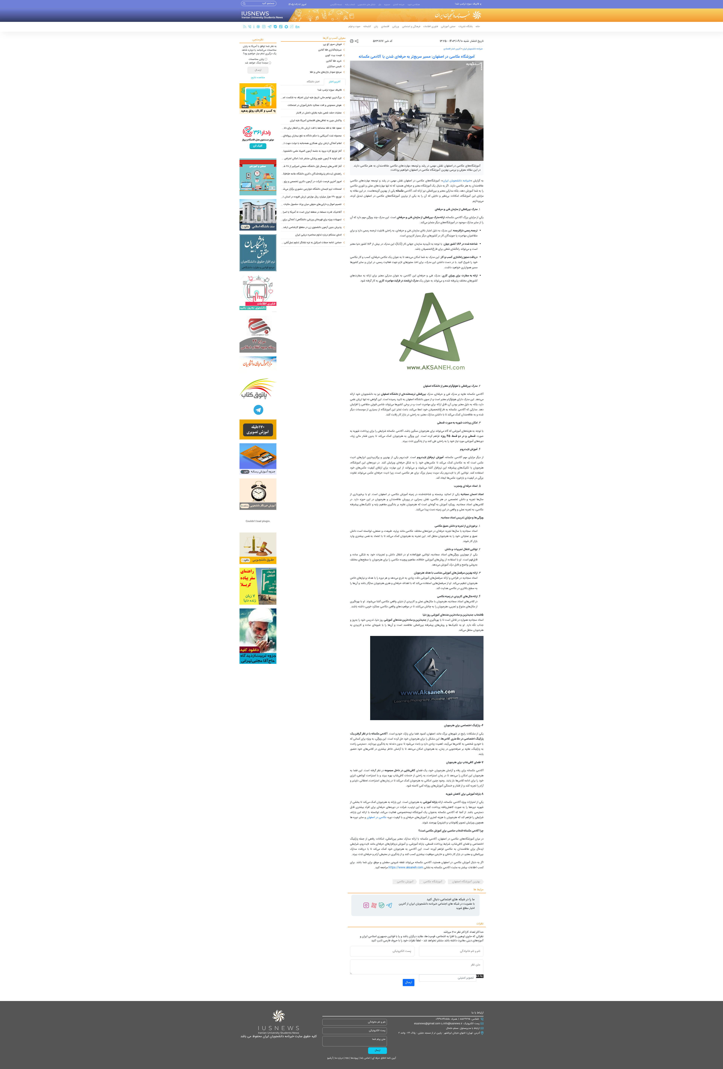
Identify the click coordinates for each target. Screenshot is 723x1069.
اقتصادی (385, 26)
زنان (376, 26)
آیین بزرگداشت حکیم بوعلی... (464, 4)
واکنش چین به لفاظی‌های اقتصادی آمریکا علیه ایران (316, 121)
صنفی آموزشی (448, 26)
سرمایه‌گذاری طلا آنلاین (330, 50)
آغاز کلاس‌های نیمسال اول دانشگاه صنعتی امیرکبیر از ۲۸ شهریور (311, 166)
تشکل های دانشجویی (366, 4)
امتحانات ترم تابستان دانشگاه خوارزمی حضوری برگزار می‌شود (311, 189)
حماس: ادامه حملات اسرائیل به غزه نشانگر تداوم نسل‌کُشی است (311, 243)
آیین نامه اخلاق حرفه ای (383, 1058)
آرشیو (330, 1058)
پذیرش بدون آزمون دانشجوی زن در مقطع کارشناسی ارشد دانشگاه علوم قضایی (311, 227)
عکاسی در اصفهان (377, 817)
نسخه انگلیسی (336, 4)
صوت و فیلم (354, 26)
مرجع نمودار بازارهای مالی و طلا (326, 72)
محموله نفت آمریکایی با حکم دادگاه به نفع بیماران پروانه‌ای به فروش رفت (311, 136)
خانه (478, 26)
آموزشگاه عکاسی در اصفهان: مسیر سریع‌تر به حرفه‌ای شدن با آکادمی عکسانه (417, 57)
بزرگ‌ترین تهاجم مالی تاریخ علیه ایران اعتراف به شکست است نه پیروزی (311, 98)
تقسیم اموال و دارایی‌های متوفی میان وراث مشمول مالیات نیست (311, 204)
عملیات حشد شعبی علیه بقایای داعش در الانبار (319, 113)
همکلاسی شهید (413, 4)
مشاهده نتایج (258, 78)
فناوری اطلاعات (430, 26)
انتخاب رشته (350, 4)
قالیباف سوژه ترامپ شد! (330, 90)
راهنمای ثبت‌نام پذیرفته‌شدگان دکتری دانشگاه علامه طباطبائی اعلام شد (311, 174)
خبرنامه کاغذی (398, 4)
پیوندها (354, 1058)
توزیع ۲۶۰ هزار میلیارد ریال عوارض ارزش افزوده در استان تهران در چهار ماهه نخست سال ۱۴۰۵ (311, 197)
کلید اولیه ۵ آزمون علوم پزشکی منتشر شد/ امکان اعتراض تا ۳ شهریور (311, 159)
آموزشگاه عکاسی (432, 881)
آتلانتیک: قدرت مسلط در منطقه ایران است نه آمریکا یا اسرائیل (311, 212)
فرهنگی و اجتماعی (411, 26)
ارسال (408, 982)
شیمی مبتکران (334, 67)
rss (346, 1058)
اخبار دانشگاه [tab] (313, 82)
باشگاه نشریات (465, 26)
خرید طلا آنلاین (334, 61)
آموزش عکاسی (405, 881)
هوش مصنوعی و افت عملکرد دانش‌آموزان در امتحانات (315, 105)
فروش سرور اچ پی (332, 44)
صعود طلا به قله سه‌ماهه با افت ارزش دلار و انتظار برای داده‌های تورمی (311, 128)
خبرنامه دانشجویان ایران (473, 49)
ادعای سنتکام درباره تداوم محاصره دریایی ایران (318, 235)
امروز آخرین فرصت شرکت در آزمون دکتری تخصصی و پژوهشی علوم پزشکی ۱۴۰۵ (311, 182)
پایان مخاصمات (256, 59)
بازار (379, 4)
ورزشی (395, 26)
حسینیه (387, 4)
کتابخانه (367, 26)
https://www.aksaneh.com (405, 867)
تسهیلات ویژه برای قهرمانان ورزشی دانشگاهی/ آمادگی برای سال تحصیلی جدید (311, 220)
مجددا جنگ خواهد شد (256, 63)
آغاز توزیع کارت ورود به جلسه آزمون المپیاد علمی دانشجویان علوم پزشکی (311, 151)
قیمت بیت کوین (333, 55)
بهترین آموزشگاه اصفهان (466, 881)
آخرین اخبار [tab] (334, 82)
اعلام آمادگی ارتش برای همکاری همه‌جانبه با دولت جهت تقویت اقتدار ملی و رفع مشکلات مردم (311, 143)
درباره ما (338, 1058)
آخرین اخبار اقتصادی (452, 49)
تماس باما (364, 1058)
